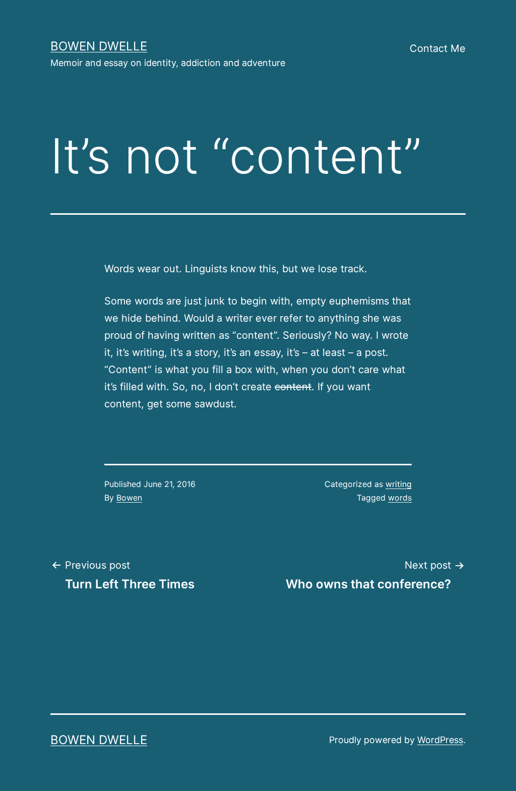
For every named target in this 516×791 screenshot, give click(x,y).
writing (398, 484)
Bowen (129, 498)
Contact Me (438, 48)
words (400, 498)
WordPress (440, 740)
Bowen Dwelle (98, 46)
